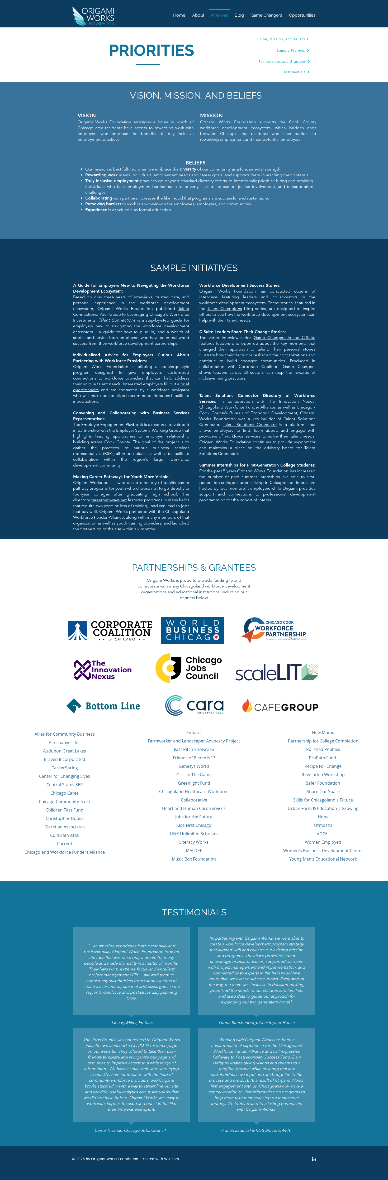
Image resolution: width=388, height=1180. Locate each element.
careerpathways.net (109, 499)
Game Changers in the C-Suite (284, 337)
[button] (302, 13)
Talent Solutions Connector (250, 424)
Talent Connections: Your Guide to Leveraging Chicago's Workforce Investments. (131, 314)
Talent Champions (224, 308)
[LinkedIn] (314, 1159)
